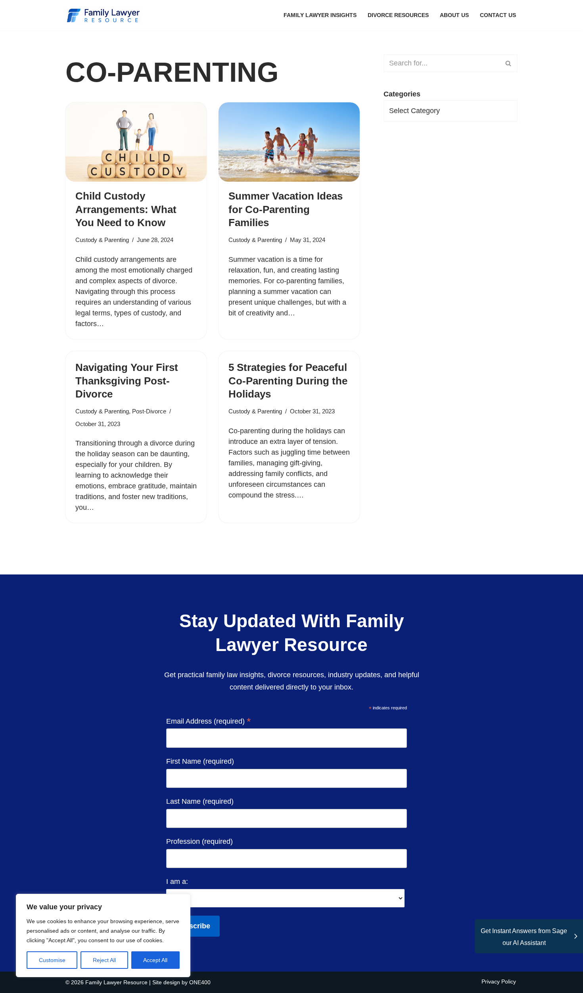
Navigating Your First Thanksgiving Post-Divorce (126, 380)
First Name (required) (200, 761)
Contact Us (498, 15)
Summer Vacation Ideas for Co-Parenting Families (285, 209)
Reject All (104, 960)
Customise (52, 960)
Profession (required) (199, 841)
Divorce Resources (398, 15)
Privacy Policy (498, 981)
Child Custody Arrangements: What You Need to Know (125, 209)
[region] (103, 935)
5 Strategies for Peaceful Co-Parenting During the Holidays (287, 380)
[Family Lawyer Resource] (103, 15)
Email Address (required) (208, 722)
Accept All (155, 960)
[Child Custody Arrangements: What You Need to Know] (136, 142)
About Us (454, 15)
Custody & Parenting (102, 239)
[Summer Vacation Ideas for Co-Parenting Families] (289, 142)
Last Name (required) (200, 801)
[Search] (509, 63)
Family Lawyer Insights (320, 15)
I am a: (177, 881)
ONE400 (200, 982)
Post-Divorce (149, 411)
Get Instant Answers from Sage (524, 937)
